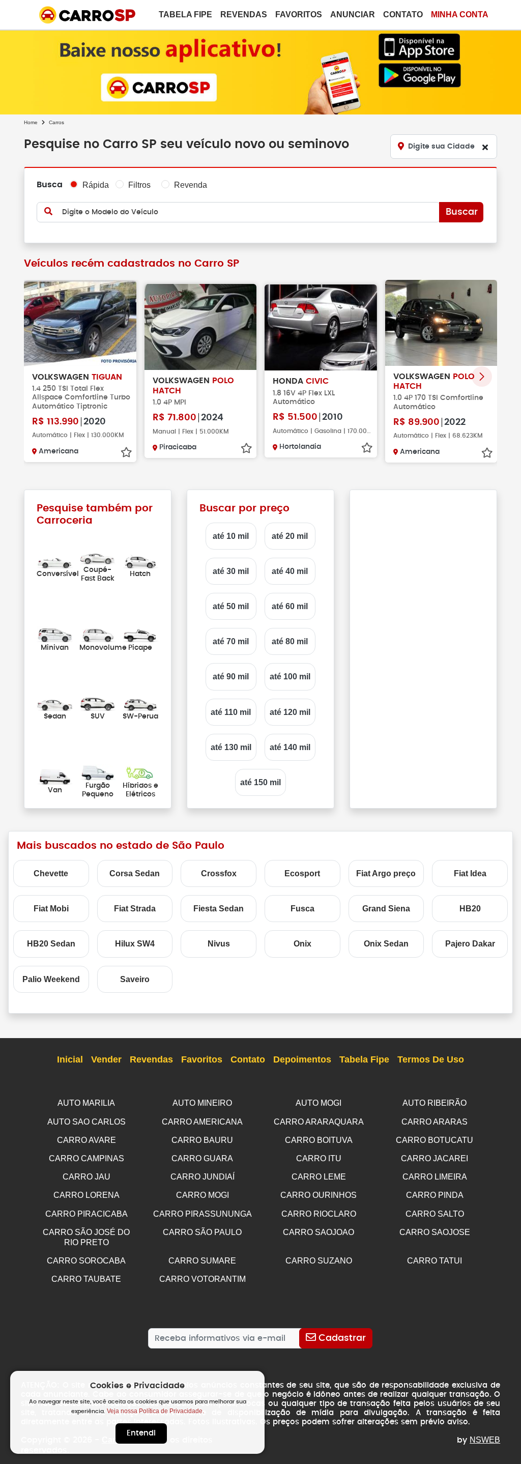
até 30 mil (231, 571)
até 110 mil (231, 712)
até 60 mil (290, 606)
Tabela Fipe (185, 14)
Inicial (70, 1059)
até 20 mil (290, 536)
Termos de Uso (430, 1059)
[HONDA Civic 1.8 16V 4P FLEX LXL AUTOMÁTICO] (321, 327)
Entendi (141, 1433)
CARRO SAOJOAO (318, 1232)
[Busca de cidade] (485, 147)
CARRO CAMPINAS (86, 1158)
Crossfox (219, 873)
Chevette (51, 873)
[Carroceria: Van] (55, 776)
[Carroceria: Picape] (140, 633)
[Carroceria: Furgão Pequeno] (97, 772)
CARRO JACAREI (434, 1158)
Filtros (139, 185)
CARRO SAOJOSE (434, 1232)
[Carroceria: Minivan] (55, 633)
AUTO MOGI (318, 1103)
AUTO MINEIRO (202, 1103)
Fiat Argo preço (386, 873)
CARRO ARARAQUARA (319, 1121)
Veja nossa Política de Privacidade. (155, 1411)
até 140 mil (290, 747)
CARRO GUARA (202, 1158)
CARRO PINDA (435, 1195)
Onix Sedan (386, 943)
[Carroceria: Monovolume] (97, 633)
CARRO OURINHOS (318, 1195)
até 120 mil (290, 712)
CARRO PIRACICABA (86, 1214)
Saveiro (135, 979)
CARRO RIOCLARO (318, 1214)
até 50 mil (231, 606)
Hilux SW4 (135, 943)
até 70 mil (231, 641)
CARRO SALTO (435, 1214)
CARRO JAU (86, 1176)
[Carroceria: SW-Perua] (140, 703)
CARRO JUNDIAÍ (202, 1176)
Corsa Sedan (134, 873)
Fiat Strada (135, 908)
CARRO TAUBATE (86, 1279)
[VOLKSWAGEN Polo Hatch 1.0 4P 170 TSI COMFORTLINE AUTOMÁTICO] (441, 323)
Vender (106, 1059)
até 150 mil (260, 782)
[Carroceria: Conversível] (55, 560)
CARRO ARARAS (434, 1121)
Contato (403, 14)
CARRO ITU (318, 1158)
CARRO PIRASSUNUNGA (202, 1214)
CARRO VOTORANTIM (202, 1279)
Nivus (219, 943)
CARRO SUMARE (202, 1260)
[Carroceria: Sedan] (55, 703)
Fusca (302, 908)
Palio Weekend (51, 979)
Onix (302, 943)
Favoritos (298, 14)
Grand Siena (386, 908)
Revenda (190, 185)
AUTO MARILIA (86, 1103)
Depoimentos (302, 1059)
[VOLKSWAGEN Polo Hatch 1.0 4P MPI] (200, 327)
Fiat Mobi (51, 908)
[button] (482, 376)
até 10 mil (231, 536)
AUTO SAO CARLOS (86, 1121)
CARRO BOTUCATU (434, 1140)
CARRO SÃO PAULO (202, 1232)
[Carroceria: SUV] (97, 703)
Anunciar (352, 14)
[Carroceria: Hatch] (140, 560)
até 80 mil (290, 641)
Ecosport (302, 873)
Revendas (243, 14)
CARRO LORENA (86, 1195)
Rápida (95, 185)
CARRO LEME (319, 1176)
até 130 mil (231, 747)
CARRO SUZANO (318, 1260)
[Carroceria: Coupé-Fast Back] (97, 556)
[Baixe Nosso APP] (260, 70)
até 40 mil (290, 571)
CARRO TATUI (434, 1260)
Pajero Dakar (470, 943)
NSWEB (485, 1440)
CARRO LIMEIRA (434, 1176)
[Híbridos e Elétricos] (140, 772)
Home (31, 122)
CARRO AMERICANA (202, 1121)
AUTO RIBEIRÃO (434, 1103)
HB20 (470, 908)
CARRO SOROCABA (86, 1260)
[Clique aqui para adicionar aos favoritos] (126, 452)
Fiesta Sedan (218, 908)
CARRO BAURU (202, 1140)
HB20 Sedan (51, 943)
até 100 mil (290, 676)
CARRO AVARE (86, 1140)
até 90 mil (231, 676)
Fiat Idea (470, 873)
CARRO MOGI (202, 1195)
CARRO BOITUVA (319, 1140)
